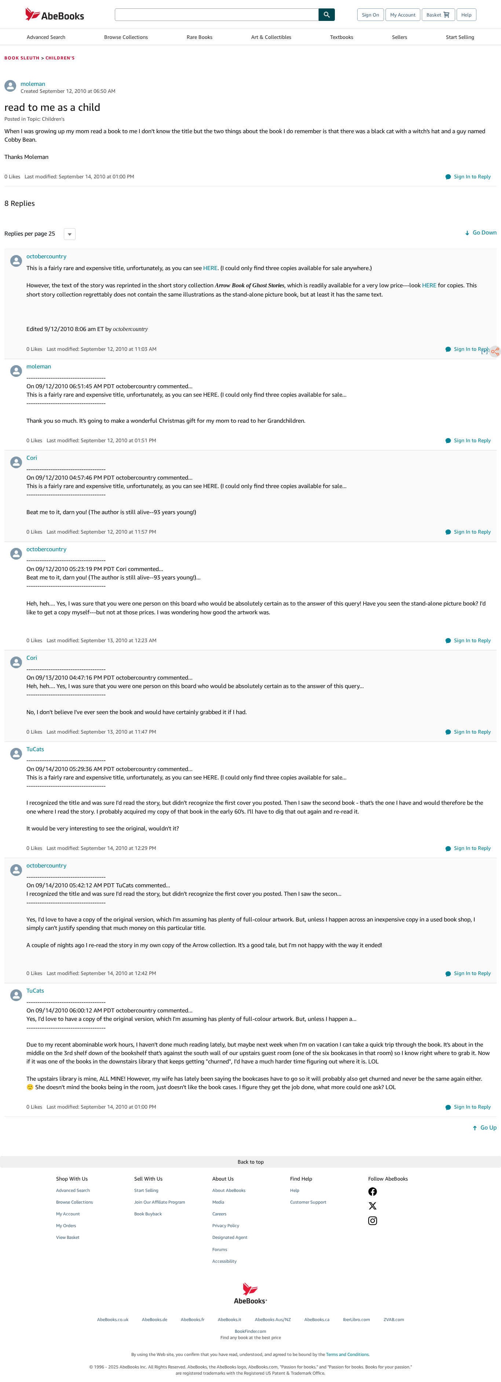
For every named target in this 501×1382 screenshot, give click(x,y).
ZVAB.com (394, 1319)
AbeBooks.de (154, 1319)
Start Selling (460, 37)
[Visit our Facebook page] (402, 1191)
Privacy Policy (225, 1225)
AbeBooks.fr (192, 1319)
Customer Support (308, 1202)
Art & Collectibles (271, 37)
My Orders (66, 1225)
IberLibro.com (356, 1319)
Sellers (399, 37)
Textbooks (341, 37)
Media (218, 1202)
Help (466, 15)
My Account (403, 15)
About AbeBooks (228, 1190)
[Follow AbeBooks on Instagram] (402, 1221)
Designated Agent (230, 1237)
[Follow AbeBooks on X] (402, 1206)
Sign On (370, 15)
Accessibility (224, 1261)
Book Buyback (148, 1213)
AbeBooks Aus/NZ (273, 1319)
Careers (219, 1213)
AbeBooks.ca (316, 1319)
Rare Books (199, 37)
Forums (219, 1249)
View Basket (68, 1237)
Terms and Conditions (347, 1354)
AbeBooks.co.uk (112, 1319)
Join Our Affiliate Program (159, 1202)
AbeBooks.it (229, 1319)
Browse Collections (126, 37)
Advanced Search (46, 37)
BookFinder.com (250, 1334)
